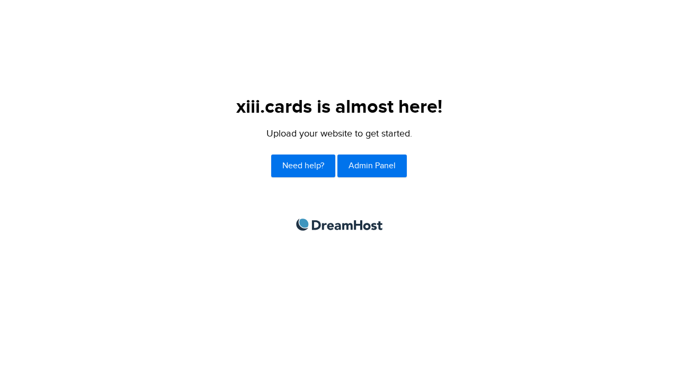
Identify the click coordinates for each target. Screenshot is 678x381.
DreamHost (339, 225)
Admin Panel (372, 166)
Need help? (303, 166)
